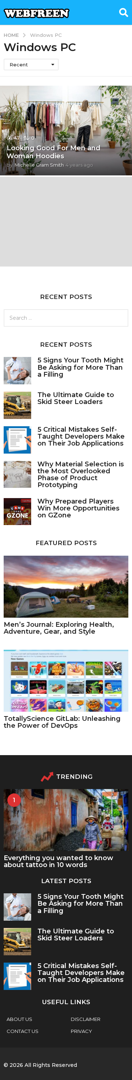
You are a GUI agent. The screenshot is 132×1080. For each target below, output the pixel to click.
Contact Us (22, 1031)
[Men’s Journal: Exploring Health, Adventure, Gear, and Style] (66, 587)
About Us (19, 1019)
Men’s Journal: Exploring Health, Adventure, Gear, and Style (59, 628)
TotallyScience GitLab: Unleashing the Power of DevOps (62, 722)
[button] (123, 12)
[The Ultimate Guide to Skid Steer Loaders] (17, 405)
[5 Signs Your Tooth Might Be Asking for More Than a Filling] (17, 370)
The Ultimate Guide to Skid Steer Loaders (75, 398)
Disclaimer (85, 1019)
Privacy (81, 1031)
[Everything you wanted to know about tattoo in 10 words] (66, 820)
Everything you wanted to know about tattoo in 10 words (58, 861)
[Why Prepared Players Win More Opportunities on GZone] (17, 511)
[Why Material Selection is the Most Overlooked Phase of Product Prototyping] (17, 474)
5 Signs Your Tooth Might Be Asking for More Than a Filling (80, 367)
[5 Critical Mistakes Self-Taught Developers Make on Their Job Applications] (17, 440)
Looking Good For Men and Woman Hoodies (53, 152)
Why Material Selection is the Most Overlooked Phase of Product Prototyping (80, 474)
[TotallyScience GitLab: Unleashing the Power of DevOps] (66, 681)
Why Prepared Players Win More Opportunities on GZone (78, 508)
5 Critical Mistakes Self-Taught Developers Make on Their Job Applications (81, 437)
